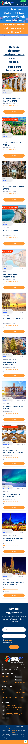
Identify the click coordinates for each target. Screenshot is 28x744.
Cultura (4, 700)
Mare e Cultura (19, 689)
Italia (3, 692)
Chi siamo (5, 676)
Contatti (4, 679)
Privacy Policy (19, 676)
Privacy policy (9, 640)
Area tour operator (20, 682)
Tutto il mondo (6, 694)
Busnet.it (14, 731)
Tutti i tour (5, 689)
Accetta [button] (14, 742)
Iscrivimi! (14, 647)
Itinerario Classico (20, 694)
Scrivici (24, 1)
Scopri (14, 112)
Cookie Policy (19, 679)
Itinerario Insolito (20, 692)
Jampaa (14, 732)
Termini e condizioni (5, 682)
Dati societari (18, 729)
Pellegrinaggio (19, 697)
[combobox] (14, 635)
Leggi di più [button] (7, 738)
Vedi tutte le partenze (11, 105)
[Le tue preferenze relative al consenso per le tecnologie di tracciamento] (25, 741)
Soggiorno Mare (6, 697)
